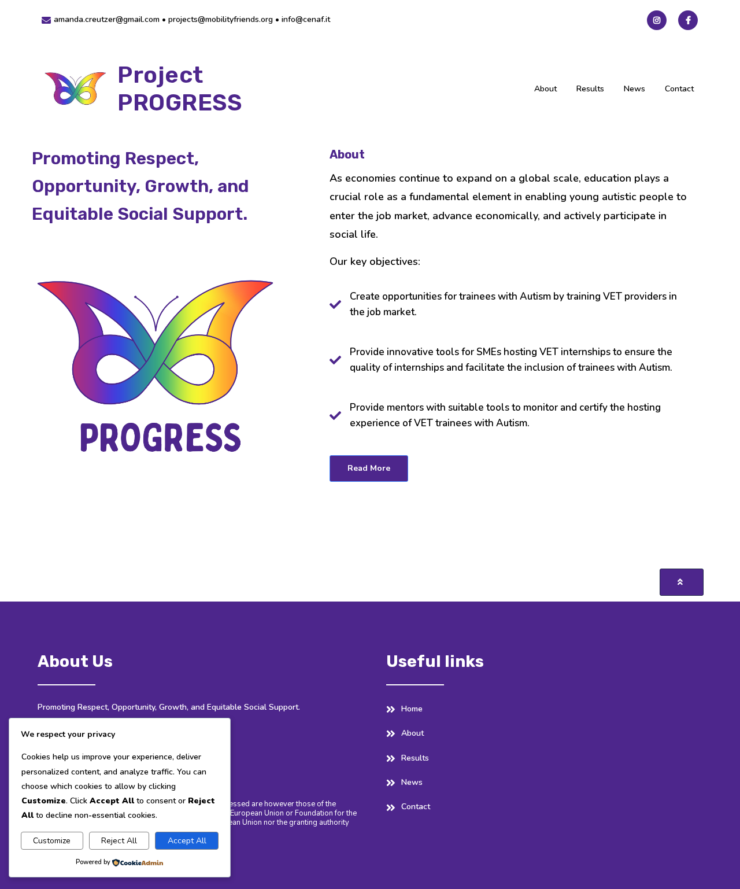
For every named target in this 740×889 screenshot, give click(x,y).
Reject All (119, 840)
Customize (52, 840)
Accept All (187, 840)
